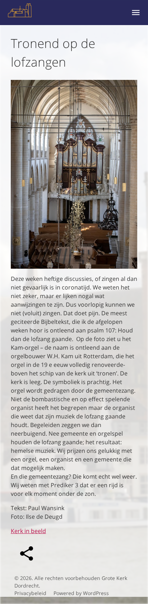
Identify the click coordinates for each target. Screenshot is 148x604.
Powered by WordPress (81, 593)
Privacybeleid (30, 593)
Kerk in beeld (28, 531)
